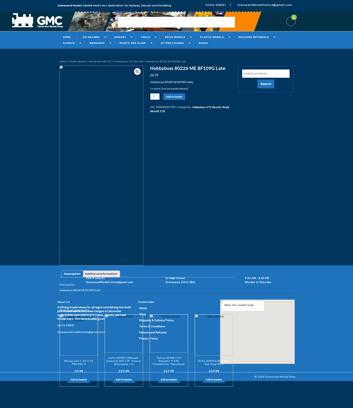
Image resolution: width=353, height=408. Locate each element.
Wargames (97, 43)
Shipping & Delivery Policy (156, 320)
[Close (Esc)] (349, 4)
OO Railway (91, 37)
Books (203, 43)
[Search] (227, 22)
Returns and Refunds (153, 332)
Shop (142, 314)
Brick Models (175, 37)
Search (265, 84)
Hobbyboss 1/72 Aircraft (128, 61)
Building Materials (254, 37)
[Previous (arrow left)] (6, 204)
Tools (145, 37)
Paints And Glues (133, 43)
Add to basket (174, 96)
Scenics (69, 43)
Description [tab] (72, 274)
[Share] (341, 4)
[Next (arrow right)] (346, 204)
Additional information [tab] (101, 274)
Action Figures (172, 43)
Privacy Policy (148, 338)
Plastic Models (212, 37)
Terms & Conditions (152, 326)
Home (67, 37)
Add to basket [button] (79, 379)
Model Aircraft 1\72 (100, 61)
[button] (137, 71)
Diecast (120, 37)
